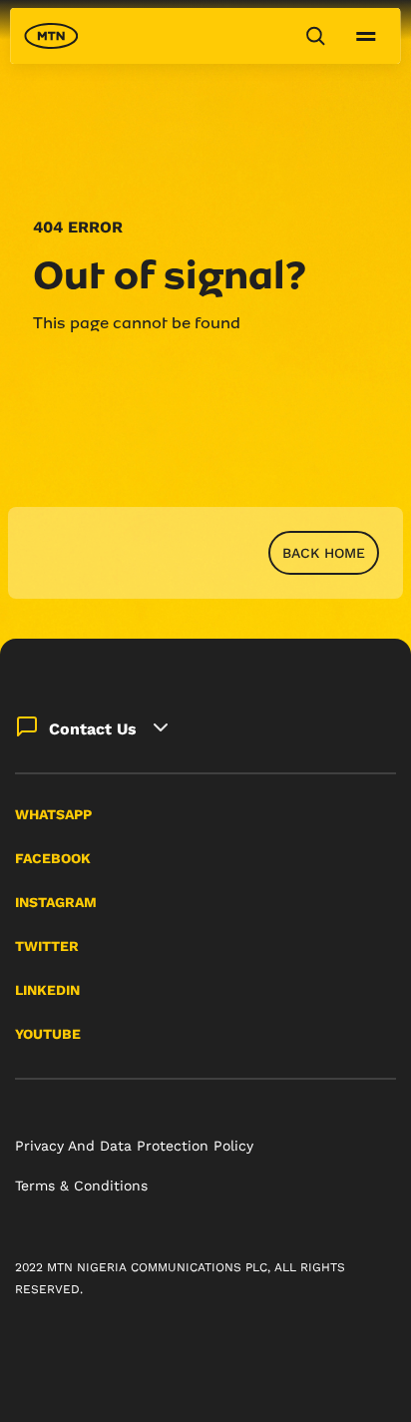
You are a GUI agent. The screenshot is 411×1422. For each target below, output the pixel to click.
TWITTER (47, 946)
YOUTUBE (48, 1034)
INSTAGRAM (56, 902)
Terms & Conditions (81, 1185)
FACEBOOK (53, 858)
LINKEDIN (47, 990)
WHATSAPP (53, 814)
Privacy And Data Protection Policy (134, 1146)
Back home (323, 553)
